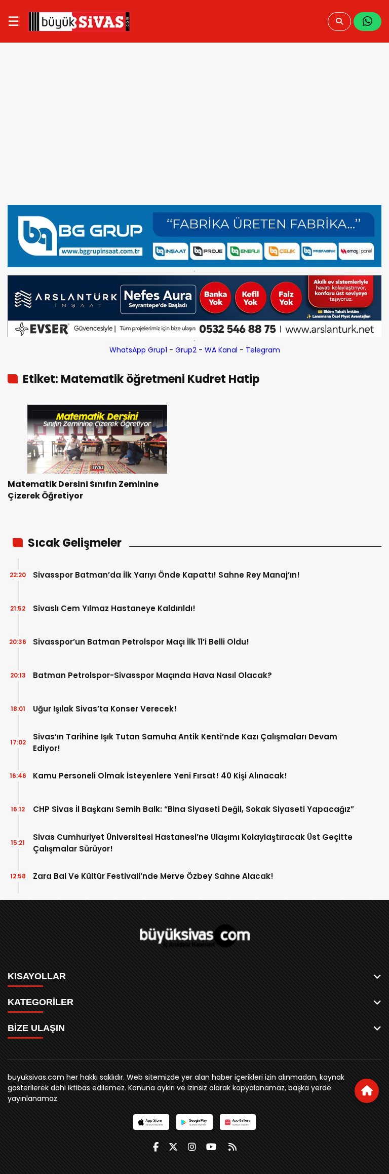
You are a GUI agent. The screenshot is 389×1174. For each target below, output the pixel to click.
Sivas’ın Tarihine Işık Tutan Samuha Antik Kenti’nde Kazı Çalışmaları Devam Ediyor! (185, 742)
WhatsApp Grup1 (138, 350)
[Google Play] (194, 1122)
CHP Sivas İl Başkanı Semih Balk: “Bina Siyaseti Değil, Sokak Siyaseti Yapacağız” (193, 809)
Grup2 (186, 350)
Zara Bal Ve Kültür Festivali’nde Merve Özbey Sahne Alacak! (153, 876)
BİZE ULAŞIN (36, 1028)
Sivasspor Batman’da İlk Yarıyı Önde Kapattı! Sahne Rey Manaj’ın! (166, 575)
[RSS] (232, 1147)
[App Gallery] (238, 1122)
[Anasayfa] (367, 1091)
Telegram (263, 350)
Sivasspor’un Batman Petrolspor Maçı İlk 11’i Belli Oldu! (141, 641)
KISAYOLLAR (37, 976)
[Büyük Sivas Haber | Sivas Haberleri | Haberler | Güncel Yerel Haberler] (79, 21)
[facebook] (156, 1147)
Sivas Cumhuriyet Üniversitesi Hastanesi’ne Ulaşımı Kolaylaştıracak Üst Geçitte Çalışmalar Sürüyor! (193, 843)
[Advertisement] (194, 129)
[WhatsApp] (367, 21)
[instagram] (192, 1147)
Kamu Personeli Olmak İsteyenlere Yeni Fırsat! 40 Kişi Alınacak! (160, 775)
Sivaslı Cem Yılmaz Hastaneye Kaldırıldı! (114, 608)
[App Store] (151, 1122)
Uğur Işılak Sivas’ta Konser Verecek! (105, 708)
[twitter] (173, 1147)
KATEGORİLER (40, 1002)
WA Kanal (221, 350)
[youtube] (211, 1147)
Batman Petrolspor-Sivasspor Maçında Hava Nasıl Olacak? (152, 675)
